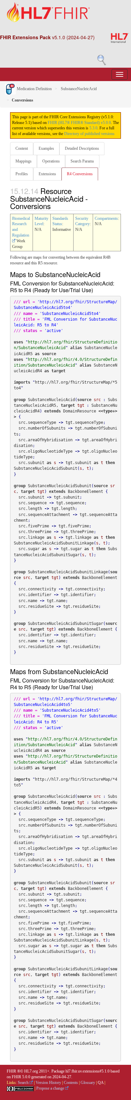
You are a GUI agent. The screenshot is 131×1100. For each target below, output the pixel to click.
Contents (71, 1082)
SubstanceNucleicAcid (78, 88)
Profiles (21, 174)
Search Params (82, 161)
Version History (48, 1082)
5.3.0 (93, 128)
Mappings (23, 161)
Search (24, 1082)
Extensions (47, 174)
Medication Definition (34, 88)
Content (21, 148)
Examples (46, 148)
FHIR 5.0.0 (21, 1077)
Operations (51, 161)
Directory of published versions (89, 133)
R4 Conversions (80, 174)
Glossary (88, 1082)
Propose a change (50, 1088)
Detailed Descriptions (82, 148)
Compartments (106, 218)
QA (100, 1082)
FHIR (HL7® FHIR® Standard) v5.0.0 (79, 122)
